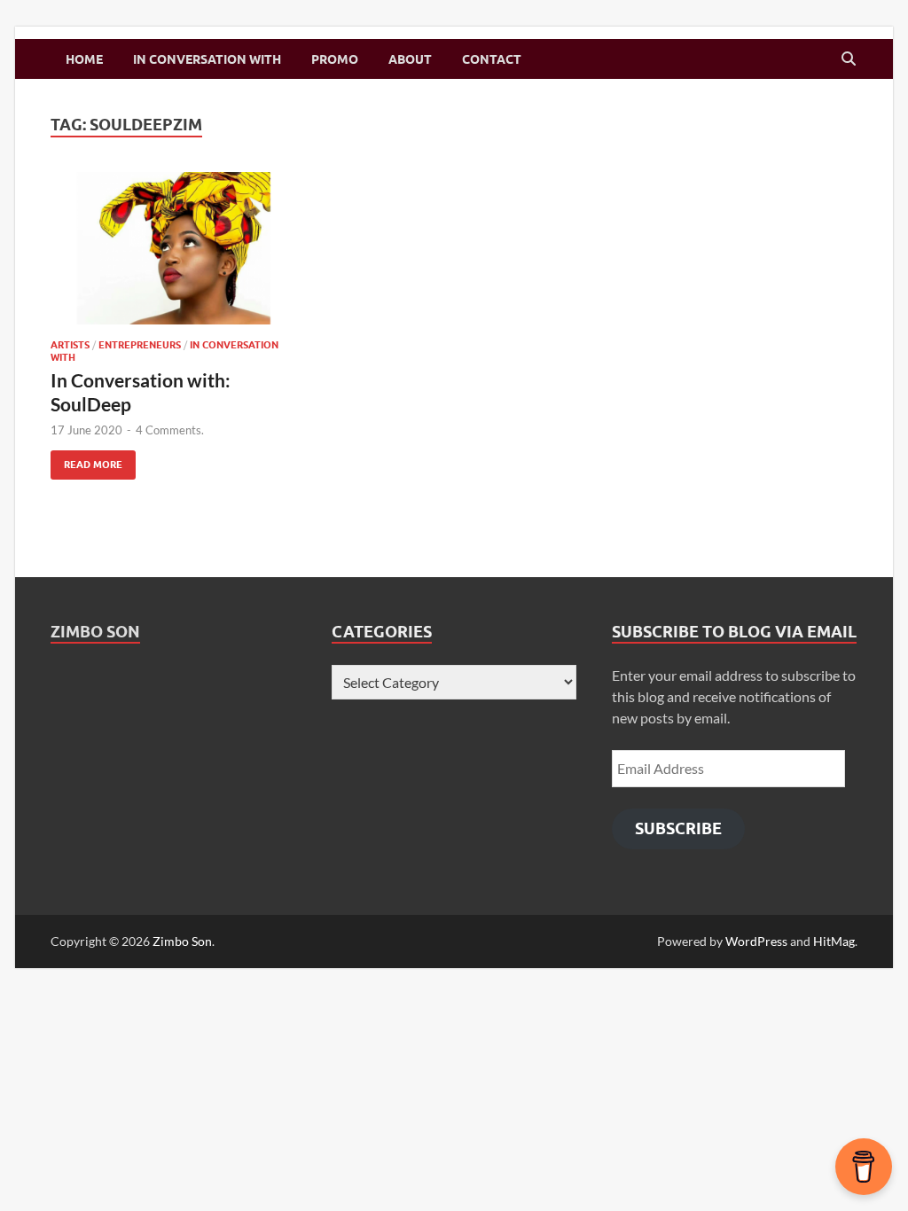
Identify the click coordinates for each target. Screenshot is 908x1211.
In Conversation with (207, 59)
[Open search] (848, 59)
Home (84, 59)
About (410, 59)
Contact (491, 59)
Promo (334, 59)
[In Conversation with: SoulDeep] (174, 248)
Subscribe (678, 828)
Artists (70, 345)
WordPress (756, 941)
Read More (86, 460)
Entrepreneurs (139, 345)
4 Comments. (170, 430)
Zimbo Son (95, 631)
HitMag (834, 941)
